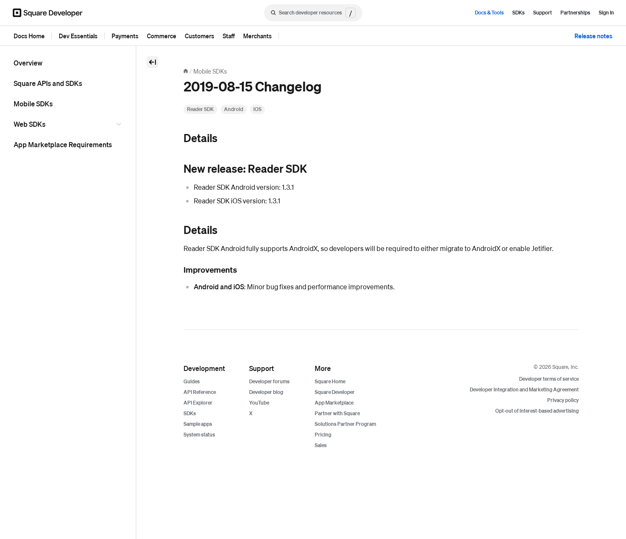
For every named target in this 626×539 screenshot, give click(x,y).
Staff (229, 36)
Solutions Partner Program (345, 424)
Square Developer (335, 392)
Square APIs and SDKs (48, 83)
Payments (125, 36)
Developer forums (269, 381)
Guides (192, 381)
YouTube (259, 402)
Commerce (161, 36)
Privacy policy (563, 400)
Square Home (330, 381)
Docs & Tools (489, 12)
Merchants (257, 36)
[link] (175, 138)
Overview (28, 62)
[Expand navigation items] (120, 124)
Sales (321, 445)
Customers (199, 36)
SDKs (518, 12)
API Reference (200, 392)
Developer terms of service (549, 379)
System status (199, 434)
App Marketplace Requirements (63, 144)
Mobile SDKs (33, 103)
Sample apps (198, 424)
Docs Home (29, 36)
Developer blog (266, 392)
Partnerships (575, 12)
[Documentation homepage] (186, 71)
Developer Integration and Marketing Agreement (524, 389)
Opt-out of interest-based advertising (537, 411)
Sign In (606, 12)
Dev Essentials (78, 36)
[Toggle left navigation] (152, 62)
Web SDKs (30, 124)
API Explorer (198, 402)
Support (542, 12)
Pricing (323, 434)
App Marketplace (334, 402)
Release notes (593, 36)
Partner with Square (337, 413)
